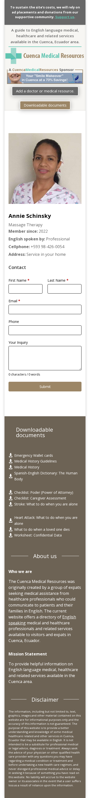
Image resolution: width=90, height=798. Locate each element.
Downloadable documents (45, 105)
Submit (45, 386)
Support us (64, 17)
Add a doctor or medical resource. (45, 90)
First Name (19, 280)
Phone (13, 321)
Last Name (58, 280)
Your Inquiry (18, 342)
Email (14, 301)
